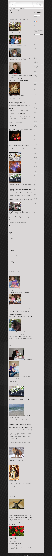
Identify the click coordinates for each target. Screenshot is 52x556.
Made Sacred (17, 4)
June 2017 (35, 116)
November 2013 (35, 171)
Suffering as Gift (36, 25)
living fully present (20, 222)
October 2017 (35, 111)
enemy (14, 122)
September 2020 (36, 66)
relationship (23, 222)
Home (10, 8)
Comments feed (35, 216)
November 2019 (35, 79)
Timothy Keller (18, 548)
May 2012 (35, 194)
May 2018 (35, 102)
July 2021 (35, 53)
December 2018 (35, 93)
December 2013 (35, 170)
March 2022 (35, 44)
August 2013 (35, 175)
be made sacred (20, 129)
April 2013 (35, 180)
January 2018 (35, 107)
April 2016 (35, 134)
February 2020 (35, 75)
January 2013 (35, 184)
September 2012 (36, 189)
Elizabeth (14, 271)
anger (12, 122)
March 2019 (35, 89)
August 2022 (35, 39)
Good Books (29, 8)
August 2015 (35, 144)
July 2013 (35, 176)
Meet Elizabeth (13, 8)
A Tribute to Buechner (36, 29)
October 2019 (35, 80)
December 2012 (35, 185)
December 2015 (35, 139)
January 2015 (35, 153)
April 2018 (35, 103)
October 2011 (35, 203)
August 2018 (35, 98)
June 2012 (35, 193)
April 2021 (35, 57)
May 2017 (35, 117)
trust (20, 548)
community (13, 222)
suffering (21, 122)
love (19, 122)
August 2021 (35, 52)
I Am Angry (11, 12)
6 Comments (17, 345)
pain (20, 122)
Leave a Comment (18, 271)
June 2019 (35, 85)
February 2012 (35, 198)
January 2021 (35, 61)
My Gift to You (25, 8)
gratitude (18, 122)
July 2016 (35, 130)
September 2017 (36, 112)
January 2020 (35, 76)
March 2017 (35, 120)
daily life (15, 222)
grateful (16, 122)
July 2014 (35, 161)
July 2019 (35, 84)
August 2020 (35, 67)
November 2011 (35, 202)
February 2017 (35, 121)
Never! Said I (11, 225)
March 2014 (35, 166)
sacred (25, 222)
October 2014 (35, 157)
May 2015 (35, 148)
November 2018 (35, 94)
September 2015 (36, 143)
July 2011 (35, 207)
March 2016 (35, 135)
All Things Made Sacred (12, 125)
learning (17, 222)
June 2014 (35, 162)
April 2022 (35, 43)
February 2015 (35, 152)
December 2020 (36, 62)
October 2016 (35, 126)
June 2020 (35, 70)
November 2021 (35, 48)
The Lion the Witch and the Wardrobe (13, 548)
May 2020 (35, 71)
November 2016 (35, 125)
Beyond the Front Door (19, 8)
